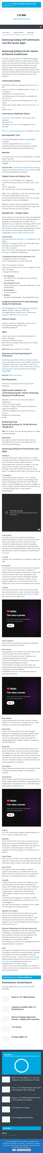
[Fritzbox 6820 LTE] (6, 1039)
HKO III (4, 1133)
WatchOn (18, 362)
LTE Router (17, 1027)
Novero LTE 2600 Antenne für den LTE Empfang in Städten (26, 1098)
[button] (40, 26)
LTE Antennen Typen (20, 1107)
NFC (3, 248)
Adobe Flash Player (15, 375)
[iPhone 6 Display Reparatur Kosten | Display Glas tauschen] (6, 1019)
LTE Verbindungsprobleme (15, 131)
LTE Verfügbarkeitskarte (22, 1117)
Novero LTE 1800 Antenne (23, 997)
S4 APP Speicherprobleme (21, 167)
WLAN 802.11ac (22, 239)
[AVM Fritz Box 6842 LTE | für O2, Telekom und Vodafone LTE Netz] (6, 1079)
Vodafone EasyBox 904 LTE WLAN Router (24, 1008)
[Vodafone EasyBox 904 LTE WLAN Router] (6, 1009)
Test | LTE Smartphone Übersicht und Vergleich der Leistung (26, 1088)
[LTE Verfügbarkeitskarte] (6, 1119)
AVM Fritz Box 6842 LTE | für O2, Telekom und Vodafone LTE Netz (26, 1078)
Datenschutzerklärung (24, 1150)
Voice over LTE (15, 124)
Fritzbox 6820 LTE (19, 1037)
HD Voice (28, 144)
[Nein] (41, 1146)
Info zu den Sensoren (21, 315)
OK (14, 1150)
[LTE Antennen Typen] (6, 1109)
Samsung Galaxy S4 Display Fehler (22, 233)
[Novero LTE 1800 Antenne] (6, 999)
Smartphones (18, 32)
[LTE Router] (6, 1029)
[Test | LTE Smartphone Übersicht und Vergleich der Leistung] (6, 1089)
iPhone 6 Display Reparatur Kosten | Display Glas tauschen (25, 1018)
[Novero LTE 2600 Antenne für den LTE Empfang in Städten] (6, 1099)
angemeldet (12, 987)
